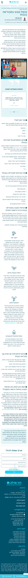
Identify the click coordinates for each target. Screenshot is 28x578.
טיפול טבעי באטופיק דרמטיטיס (17, 541)
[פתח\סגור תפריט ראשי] (25, 2)
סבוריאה (24, 213)
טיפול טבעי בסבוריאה (19, 538)
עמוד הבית (24, 8)
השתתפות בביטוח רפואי (19, 553)
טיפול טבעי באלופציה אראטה (17, 539)
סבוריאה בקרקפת (18, 147)
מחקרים (23, 549)
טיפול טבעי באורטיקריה (19, 533)
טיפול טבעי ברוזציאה (19, 536)
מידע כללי (19, 8)
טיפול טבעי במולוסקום (19, 535)
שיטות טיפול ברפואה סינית (18, 550)
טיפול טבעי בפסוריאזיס (19, 532)
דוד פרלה (18, 18)
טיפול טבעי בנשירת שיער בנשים (17, 542)
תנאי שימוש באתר (20, 506)
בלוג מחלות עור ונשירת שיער (18, 555)
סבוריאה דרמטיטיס (11, 8)
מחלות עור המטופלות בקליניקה (17, 552)
